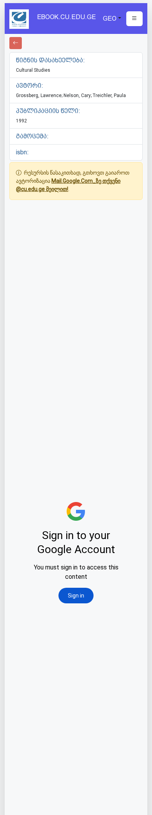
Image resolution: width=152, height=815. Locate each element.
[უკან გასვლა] (15, 43)
